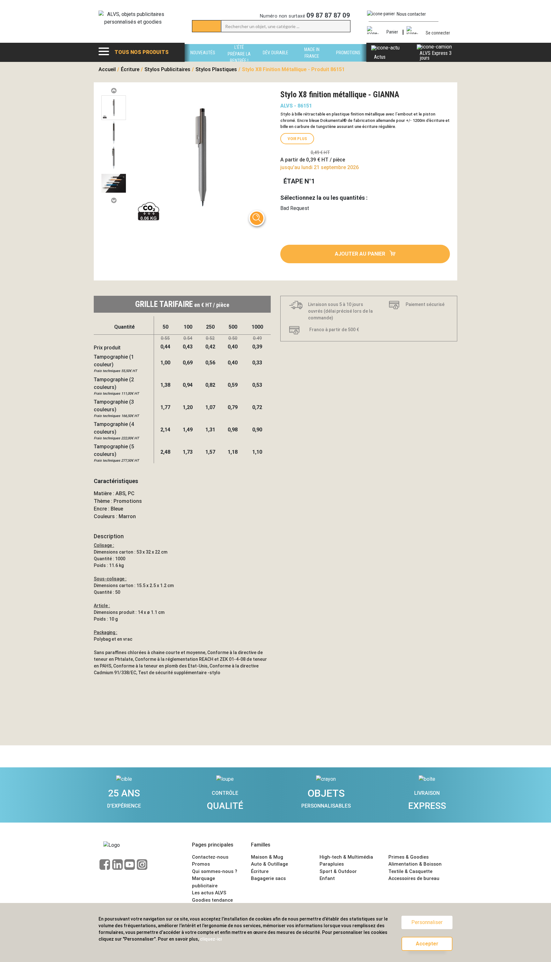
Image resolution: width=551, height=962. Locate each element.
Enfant (327, 878)
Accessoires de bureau (413, 878)
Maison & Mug (267, 857)
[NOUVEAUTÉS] (203, 60)
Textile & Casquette (410, 871)
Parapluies (332, 864)
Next (113, 200)
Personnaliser (427, 922)
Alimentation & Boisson (415, 864)
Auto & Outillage (269, 864)
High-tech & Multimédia (346, 857)
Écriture (259, 871)
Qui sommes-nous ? (214, 871)
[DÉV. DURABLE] (275, 60)
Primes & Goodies (408, 857)
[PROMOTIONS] (348, 60)
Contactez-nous (210, 857)
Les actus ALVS (209, 893)
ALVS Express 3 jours (436, 55)
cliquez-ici (211, 939)
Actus (380, 57)
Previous (113, 90)
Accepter (427, 944)
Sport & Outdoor (338, 871)
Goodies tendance (212, 900)
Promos (201, 864)
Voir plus (297, 138)
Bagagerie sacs (268, 878)
